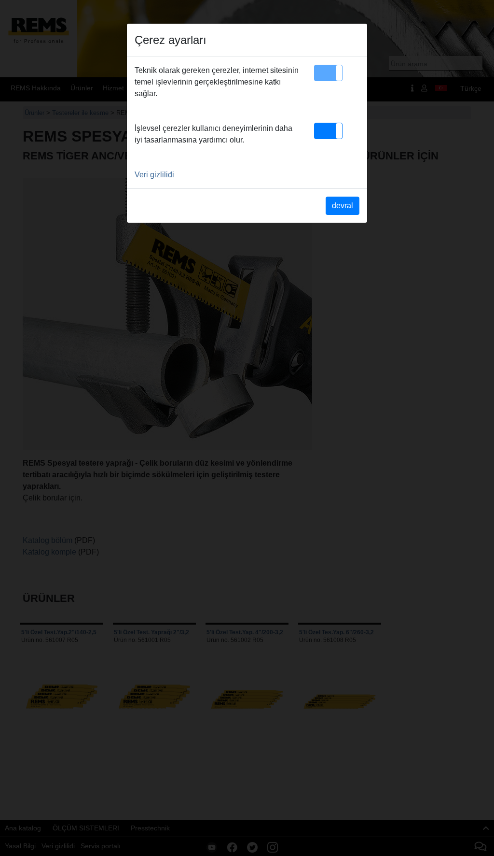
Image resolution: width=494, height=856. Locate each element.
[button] (328, 73)
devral (342, 205)
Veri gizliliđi (154, 175)
